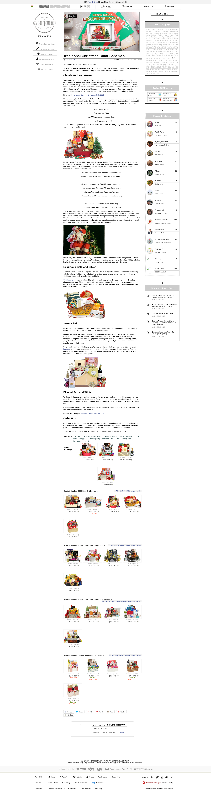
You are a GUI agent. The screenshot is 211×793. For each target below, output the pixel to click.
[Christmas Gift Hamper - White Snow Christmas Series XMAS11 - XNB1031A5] (93, 501)
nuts (171, 51)
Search (91, 777)
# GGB (78, 436)
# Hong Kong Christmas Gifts (101, 439)
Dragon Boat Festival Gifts (155, 55)
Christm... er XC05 (73, 698)
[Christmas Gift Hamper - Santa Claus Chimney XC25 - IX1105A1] (112, 666)
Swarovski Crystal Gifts (162, 37)
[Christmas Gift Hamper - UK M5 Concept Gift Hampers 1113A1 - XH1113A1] (112, 555)
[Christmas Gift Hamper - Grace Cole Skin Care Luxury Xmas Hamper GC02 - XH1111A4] (126, 449)
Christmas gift (68, 280)
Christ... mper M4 (132, 564)
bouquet (160, 64)
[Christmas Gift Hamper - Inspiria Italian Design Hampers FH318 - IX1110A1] (73, 666)
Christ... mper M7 (73, 620)
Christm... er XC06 (132, 620)
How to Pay (66, 783)
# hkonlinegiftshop (128, 436)
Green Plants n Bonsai (169, 69)
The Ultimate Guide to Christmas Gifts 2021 (87, 95)
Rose (172, 37)
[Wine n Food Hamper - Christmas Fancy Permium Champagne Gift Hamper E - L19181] (73, 555)
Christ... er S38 (107, 482)
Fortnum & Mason (172, 46)
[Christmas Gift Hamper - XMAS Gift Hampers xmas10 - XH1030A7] (112, 612)
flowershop (174, 71)
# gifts (87, 441)
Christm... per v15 (93, 620)
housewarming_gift (157, 66)
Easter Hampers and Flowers (156, 46)
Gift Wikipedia (71, 788)
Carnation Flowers (159, 33)
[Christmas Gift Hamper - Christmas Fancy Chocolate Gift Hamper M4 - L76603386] (132, 555)
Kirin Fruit (174, 44)
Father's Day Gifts (160, 53)
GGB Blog (98, 788)
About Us (65, 777)
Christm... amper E (73, 564)
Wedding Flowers (161, 31)
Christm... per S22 (132, 510)
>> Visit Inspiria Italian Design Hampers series (125, 655)
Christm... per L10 (73, 644)
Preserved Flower (165, 68)
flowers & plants (172, 38)
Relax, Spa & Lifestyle (152, 99)
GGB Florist (70, 60)
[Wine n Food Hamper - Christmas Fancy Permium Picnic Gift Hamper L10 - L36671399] (73, 636)
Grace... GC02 (126, 458)
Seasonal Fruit (173, 53)
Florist (160, 35)
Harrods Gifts (169, 33)
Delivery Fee (100, 783)
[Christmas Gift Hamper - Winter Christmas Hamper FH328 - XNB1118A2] (73, 526)
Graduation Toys (163, 42)
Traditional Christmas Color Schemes (104, 431)
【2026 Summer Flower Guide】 (163, 313)
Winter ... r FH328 (73, 534)
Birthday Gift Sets (167, 94)
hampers (66, 349)
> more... (121, 732)
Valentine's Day (151, 48)
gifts (177, 62)
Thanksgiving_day (152, 73)
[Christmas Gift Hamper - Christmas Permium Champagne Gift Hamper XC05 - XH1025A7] (73, 690)
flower (148, 49)
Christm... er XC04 (93, 674)
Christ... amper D (113, 510)
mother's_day (161, 48)
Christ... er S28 (107, 458)
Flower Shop (154, 68)
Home (52, 777)
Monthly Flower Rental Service (158, 71)
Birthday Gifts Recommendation (157, 40)
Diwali (176, 33)
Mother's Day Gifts (162, 58)
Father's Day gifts (172, 48)
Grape (161, 60)
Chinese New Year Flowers (163, 49)
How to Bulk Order (81, 783)
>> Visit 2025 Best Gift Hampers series (127, 491)
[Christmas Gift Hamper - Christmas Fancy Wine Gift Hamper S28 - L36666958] (107, 449)
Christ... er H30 (88, 458)
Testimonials (102, 777)
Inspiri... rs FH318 (73, 674)
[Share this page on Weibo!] (166, 777)
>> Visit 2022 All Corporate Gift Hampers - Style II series (121, 601)
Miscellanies (174, 31)
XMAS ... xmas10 (112, 620)
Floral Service (86, 788)
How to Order (53, 783)
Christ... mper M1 (73, 510)
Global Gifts (116, 777)
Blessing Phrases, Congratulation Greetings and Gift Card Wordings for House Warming (164, 322)
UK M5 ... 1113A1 (112, 564)
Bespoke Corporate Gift (168, 99)
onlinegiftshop (151, 35)
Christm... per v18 (73, 588)
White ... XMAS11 (93, 510)
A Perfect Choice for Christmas (92, 413)
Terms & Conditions (55, 788)
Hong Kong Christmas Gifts (157, 29)
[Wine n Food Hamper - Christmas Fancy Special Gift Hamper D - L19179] (113, 501)
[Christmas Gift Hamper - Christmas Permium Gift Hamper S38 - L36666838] (107, 474)
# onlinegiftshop (111, 436)
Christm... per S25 (93, 564)
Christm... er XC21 (132, 674)
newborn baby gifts (162, 51)
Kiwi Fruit (168, 60)
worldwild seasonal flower (164, 62)
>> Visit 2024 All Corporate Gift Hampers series (124, 545)
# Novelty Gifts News (92, 436)
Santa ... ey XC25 (112, 674)
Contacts (78, 777)
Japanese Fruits (151, 64)
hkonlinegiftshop (151, 60)
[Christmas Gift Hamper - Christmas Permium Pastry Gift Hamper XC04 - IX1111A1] (93, 666)
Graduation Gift (164, 44)
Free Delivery (92, 2)
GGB (175, 57)
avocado (149, 33)
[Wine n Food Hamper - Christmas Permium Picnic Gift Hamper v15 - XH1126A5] (93, 612)
